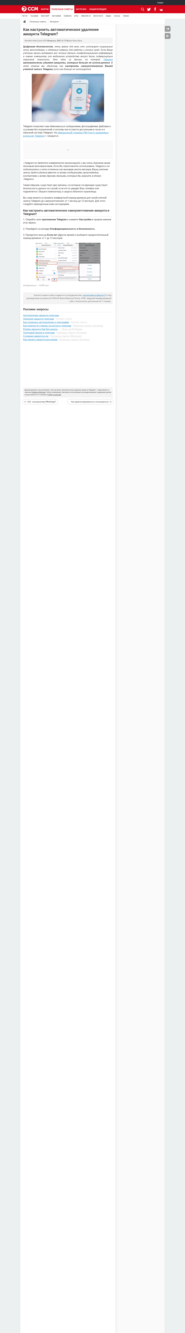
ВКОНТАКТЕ (98, 16)
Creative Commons (39, 392)
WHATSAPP (45, 16)
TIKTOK (24, 16)
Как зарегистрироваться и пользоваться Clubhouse (89, 402)
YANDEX (126, 16)
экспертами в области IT (94, 295)
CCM (50, 395)
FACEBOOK (67, 16)
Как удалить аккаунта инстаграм (40, 339)
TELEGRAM (34, 16)
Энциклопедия (97, 9)
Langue (160, 2)
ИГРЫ (76, 16)
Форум (45, 9)
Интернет (54, 21)
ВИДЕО (108, 16)
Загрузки (81, 9)
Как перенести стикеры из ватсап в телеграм (47, 325)
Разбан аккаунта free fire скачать (40, 329)
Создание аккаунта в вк (35, 336)
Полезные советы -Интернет (88, 325)
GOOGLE (117, 16)
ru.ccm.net (57, 395)
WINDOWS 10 (86, 16)
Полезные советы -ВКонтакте (66, 336)
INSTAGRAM (56, 16)
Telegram (108, 59)
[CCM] (30, 9)
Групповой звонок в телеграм (39, 332)
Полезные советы (62, 9)
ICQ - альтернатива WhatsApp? (41, 402)
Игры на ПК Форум (72, 329)
